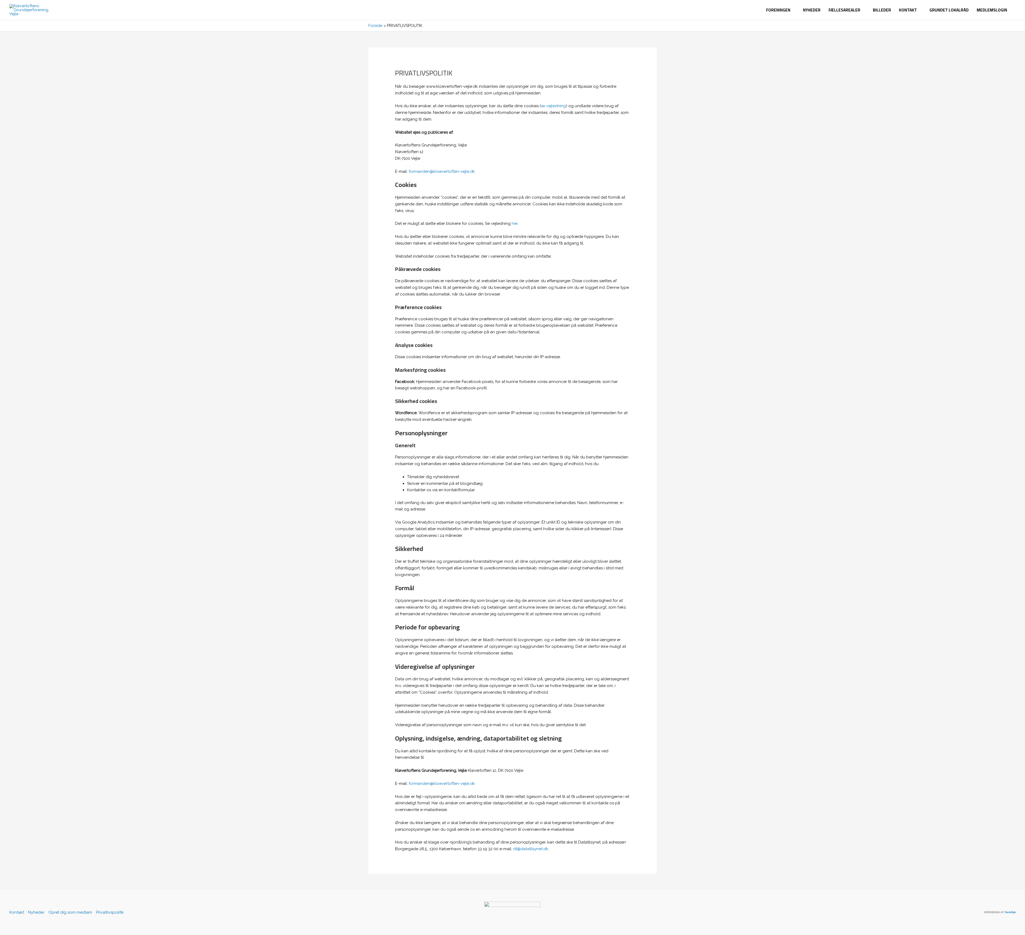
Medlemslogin (992, 10)
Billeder (882, 10)
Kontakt (908, 10)
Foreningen (778, 10)
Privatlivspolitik (110, 912)
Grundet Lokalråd (949, 10)
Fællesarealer (844, 10)
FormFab (1010, 912)
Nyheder (812, 10)
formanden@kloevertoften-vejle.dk (442, 171)
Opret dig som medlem (70, 912)
